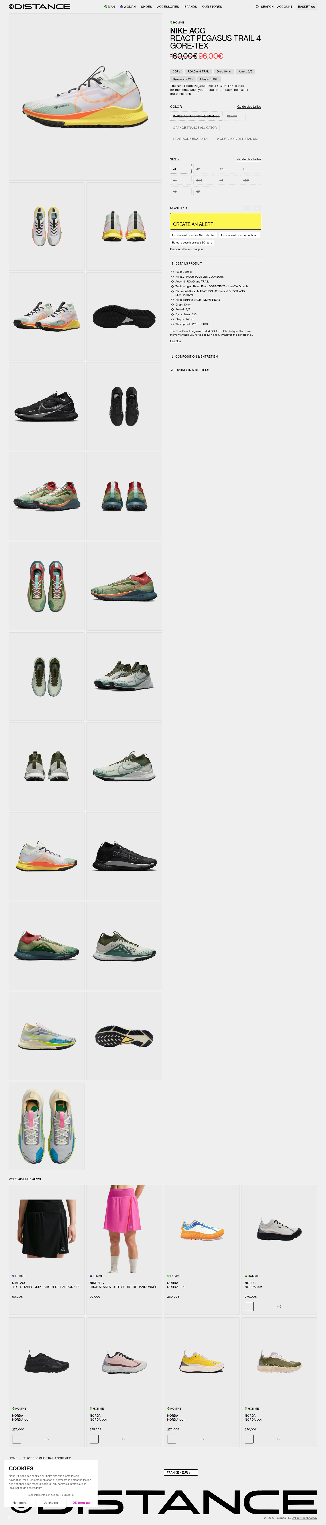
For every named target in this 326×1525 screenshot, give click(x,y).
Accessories (168, 6)
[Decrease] (247, 208)
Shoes (146, 6)
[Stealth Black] (259, 1306)
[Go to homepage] (39, 6)
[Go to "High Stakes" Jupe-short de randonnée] (46, 1229)
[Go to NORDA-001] (202, 1229)
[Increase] (257, 208)
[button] (85, 97)
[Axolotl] (269, 1306)
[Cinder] (26, 1439)
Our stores (212, 6)
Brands (191, 6)
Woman (130, 6)
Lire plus (175, 341)
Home (13, 1458)
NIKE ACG (19, 1282)
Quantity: (178, 208)
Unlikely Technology (304, 1517)
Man (111, 6)
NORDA (172, 1282)
